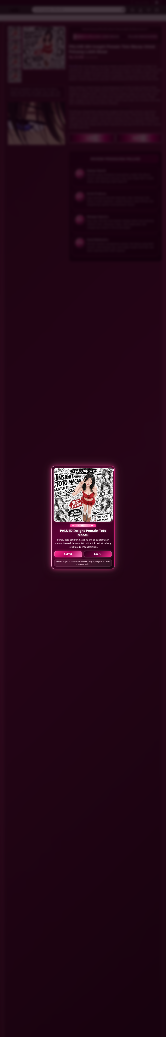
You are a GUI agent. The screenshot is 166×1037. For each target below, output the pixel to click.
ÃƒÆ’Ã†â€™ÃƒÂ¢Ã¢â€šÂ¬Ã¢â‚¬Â (110, 470)
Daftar (68, 554)
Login (97, 554)
